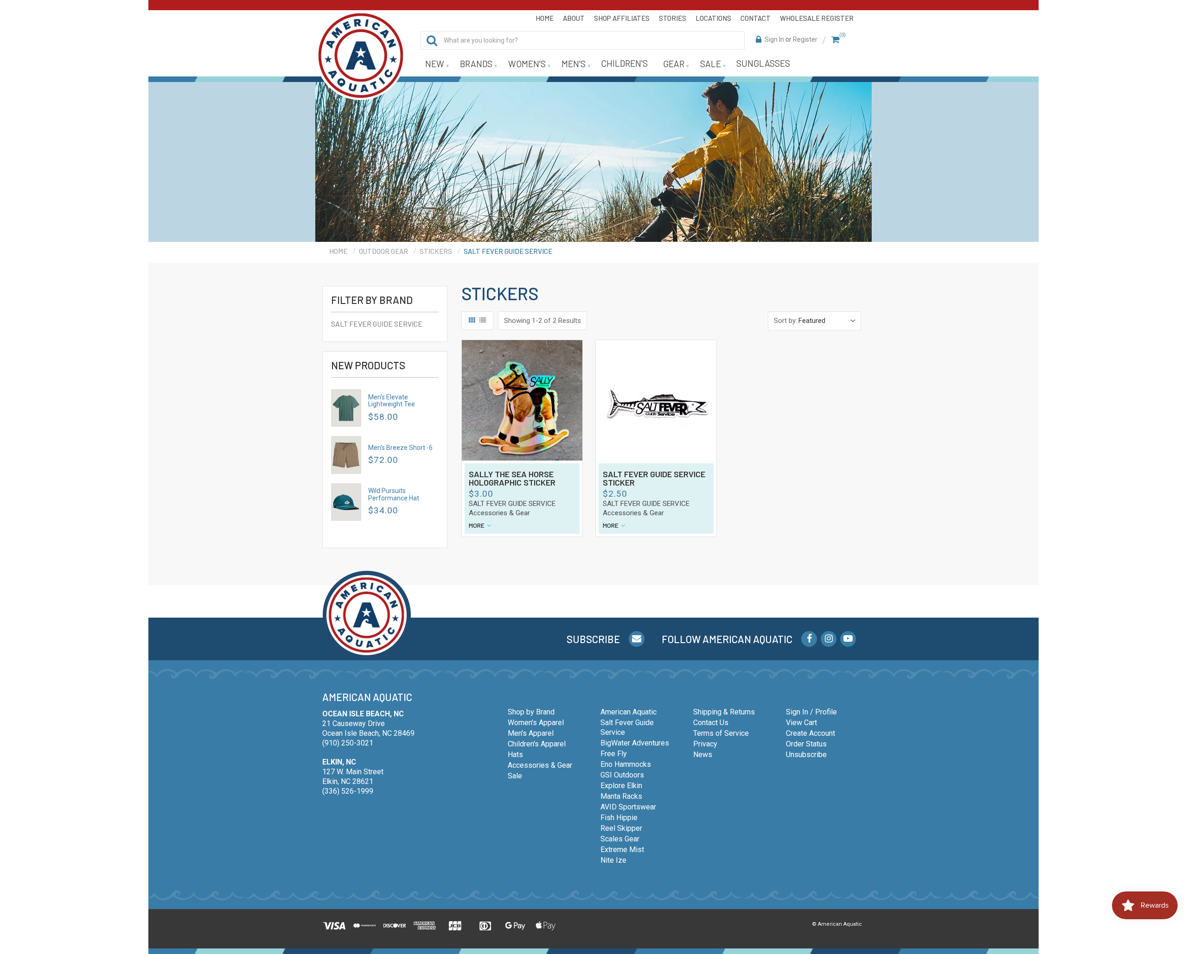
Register (805, 39)
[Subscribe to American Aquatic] (637, 639)
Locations (713, 18)
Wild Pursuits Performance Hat (393, 494)
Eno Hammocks (625, 764)
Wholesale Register (817, 18)
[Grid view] (472, 321)
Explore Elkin (621, 785)
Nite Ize (613, 860)
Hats (515, 754)
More (477, 525)
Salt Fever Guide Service (376, 323)
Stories (672, 18)
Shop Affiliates (622, 18)
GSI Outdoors (622, 775)
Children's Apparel (537, 743)
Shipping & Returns (724, 712)
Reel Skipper (621, 828)
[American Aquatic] (360, 55)
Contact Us (710, 722)
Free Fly (613, 753)
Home (545, 18)
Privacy (705, 743)
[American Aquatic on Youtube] (848, 639)
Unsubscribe (806, 754)
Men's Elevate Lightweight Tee (391, 400)
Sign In (774, 39)
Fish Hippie (619, 817)
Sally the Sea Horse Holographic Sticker (512, 478)
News (702, 754)
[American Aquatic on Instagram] (828, 639)
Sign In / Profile (811, 712)
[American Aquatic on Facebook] (809, 639)
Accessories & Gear (499, 513)
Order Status (806, 743)
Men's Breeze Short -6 (400, 447)
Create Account (810, 733)
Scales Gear (619, 838)
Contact (755, 18)
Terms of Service (721, 733)
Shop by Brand (531, 712)
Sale (515, 775)
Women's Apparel (536, 722)
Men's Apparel (531, 733)
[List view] (482, 321)
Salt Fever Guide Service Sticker (654, 478)
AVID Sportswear (628, 806)
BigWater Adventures (634, 743)
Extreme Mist (622, 849)
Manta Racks (621, 796)
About (574, 18)
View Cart (801, 722)
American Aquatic (628, 712)
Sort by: (785, 320)
